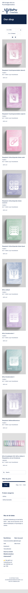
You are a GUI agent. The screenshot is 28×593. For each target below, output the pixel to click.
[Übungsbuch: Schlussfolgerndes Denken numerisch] (14, 184)
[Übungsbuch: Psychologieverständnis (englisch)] (14, 97)
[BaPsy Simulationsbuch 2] (14, 360)
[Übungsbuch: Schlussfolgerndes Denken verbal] (14, 140)
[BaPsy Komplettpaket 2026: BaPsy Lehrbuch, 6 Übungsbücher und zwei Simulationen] (14, 443)
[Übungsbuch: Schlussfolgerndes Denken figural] (14, 229)
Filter (5, 485)
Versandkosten (14, 74)
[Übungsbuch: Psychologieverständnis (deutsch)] (14, 53)
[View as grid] (12, 37)
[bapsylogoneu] (11, 7)
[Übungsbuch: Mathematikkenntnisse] (14, 404)
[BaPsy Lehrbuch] (14, 273)
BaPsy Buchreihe (7, 500)
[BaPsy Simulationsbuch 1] (14, 316)
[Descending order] (20, 30)
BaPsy (4, 496)
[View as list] (15, 37)
